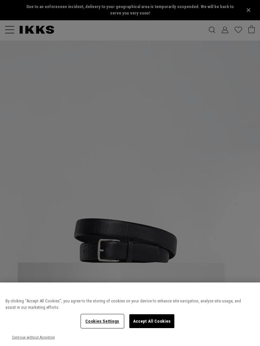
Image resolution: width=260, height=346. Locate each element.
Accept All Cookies (152, 321)
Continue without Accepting (33, 337)
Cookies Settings (102, 321)
